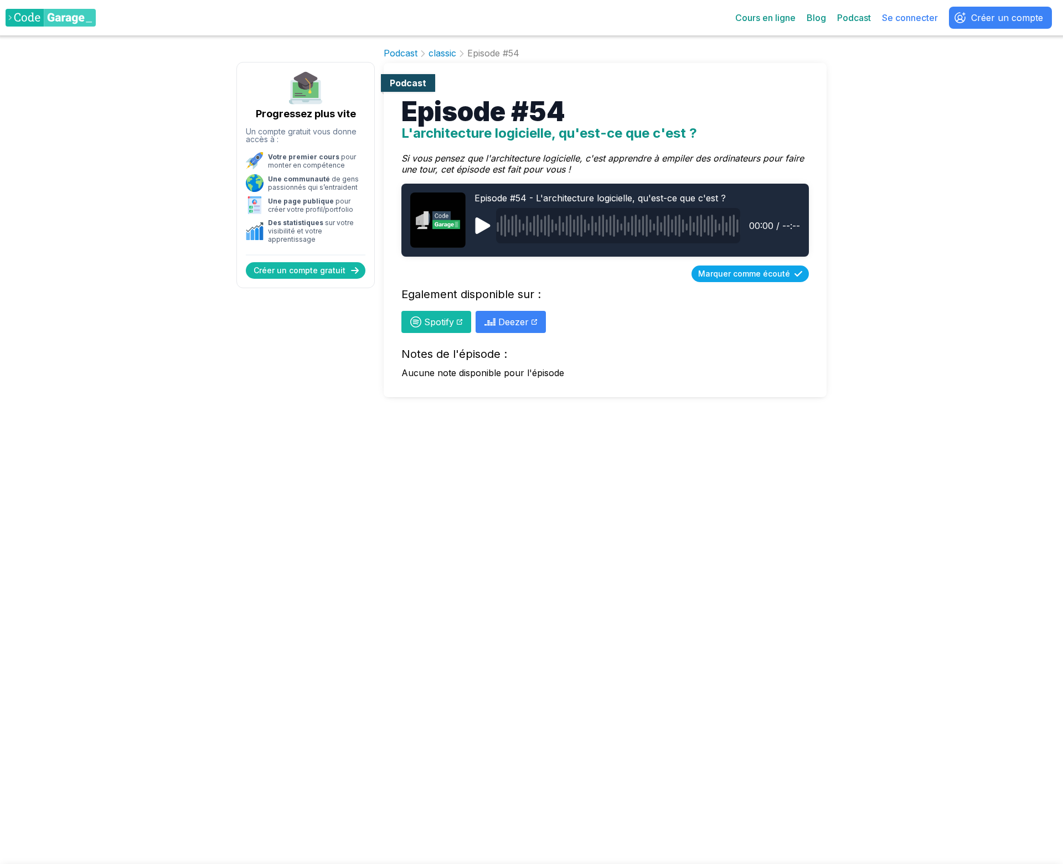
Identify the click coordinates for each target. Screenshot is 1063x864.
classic (442, 54)
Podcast (854, 17)
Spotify (439, 321)
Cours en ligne (765, 17)
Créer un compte (1007, 17)
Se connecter (910, 17)
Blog (816, 17)
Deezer (513, 321)
